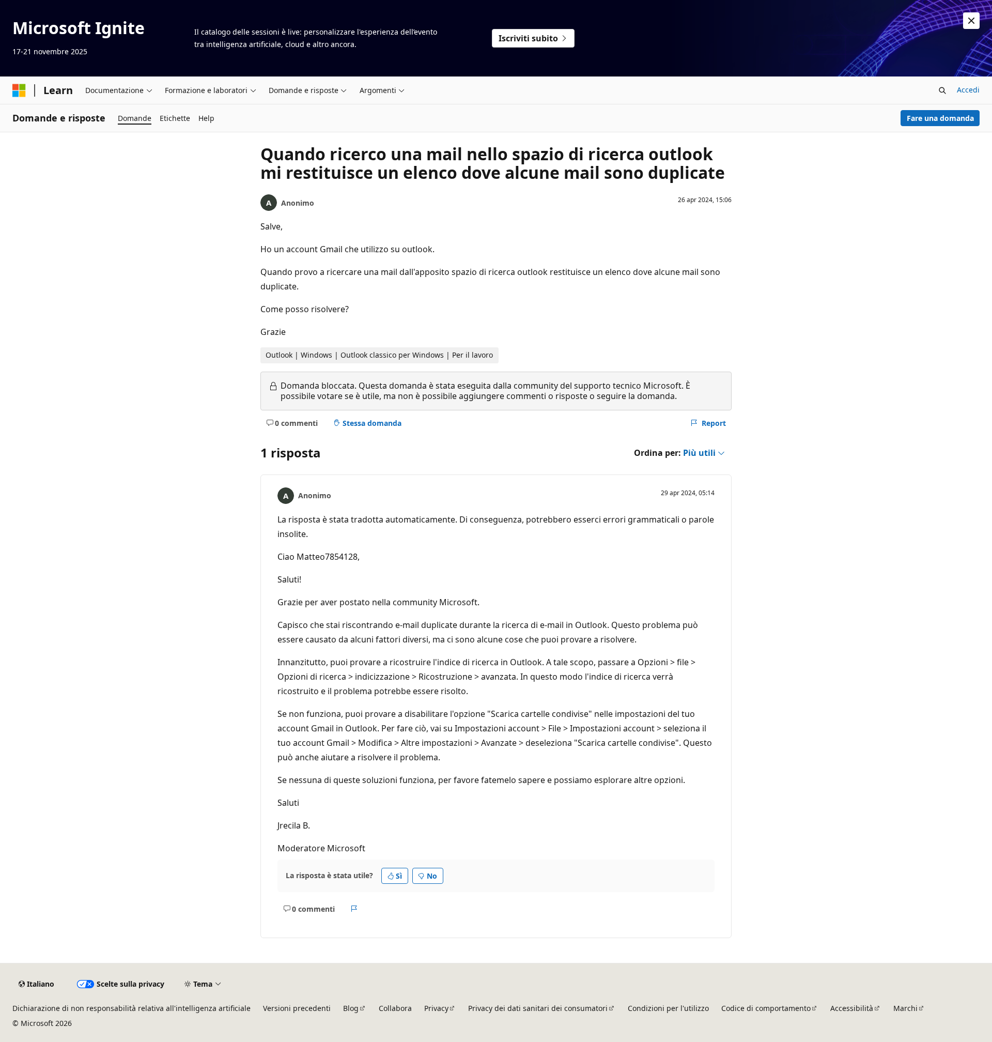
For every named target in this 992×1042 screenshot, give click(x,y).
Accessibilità (851, 1008)
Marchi (905, 1008)
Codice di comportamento (766, 1008)
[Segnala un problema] (354, 908)
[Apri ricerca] (942, 90)
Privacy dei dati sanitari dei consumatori (538, 1008)
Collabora (395, 1008)
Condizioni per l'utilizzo (668, 1008)
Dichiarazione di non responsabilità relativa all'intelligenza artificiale (131, 1008)
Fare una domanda (940, 118)
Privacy (436, 1008)
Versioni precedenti (297, 1008)
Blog (351, 1008)
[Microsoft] (19, 90)
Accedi (968, 90)
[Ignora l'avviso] (971, 20)
